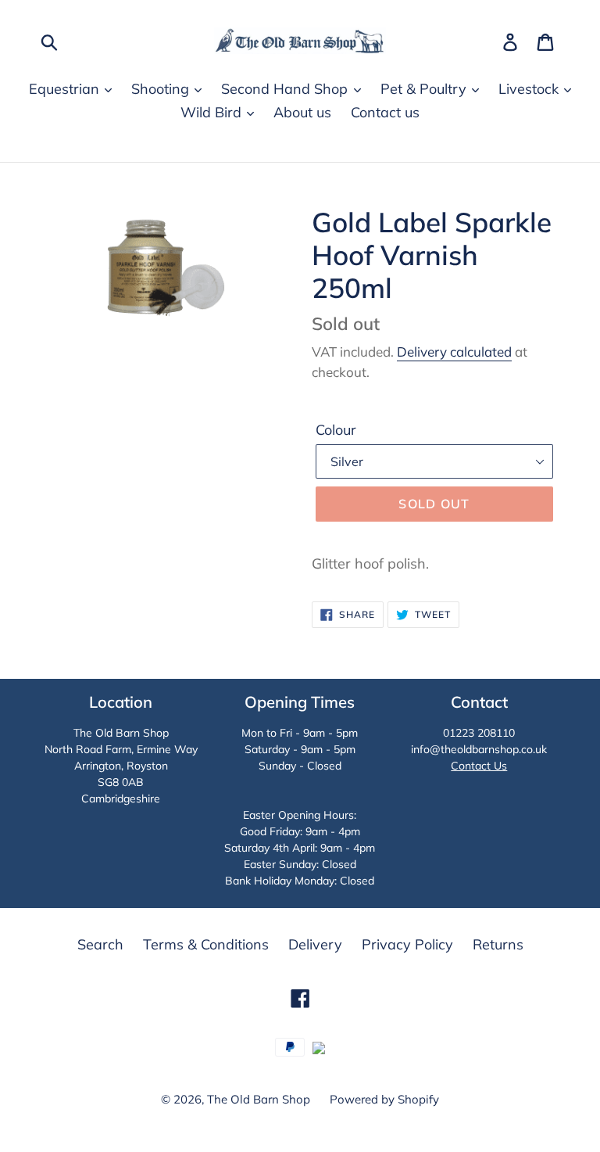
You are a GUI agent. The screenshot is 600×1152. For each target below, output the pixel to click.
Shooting (162, 89)
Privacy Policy (407, 944)
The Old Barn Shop (258, 1099)
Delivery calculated (454, 351)
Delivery (315, 944)
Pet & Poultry (425, 89)
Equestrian (66, 89)
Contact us (385, 112)
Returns (498, 944)
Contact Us (479, 766)
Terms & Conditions (206, 944)
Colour (336, 430)
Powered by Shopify (384, 1099)
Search (100, 944)
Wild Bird (212, 112)
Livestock (530, 89)
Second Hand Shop (286, 89)
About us (302, 112)
